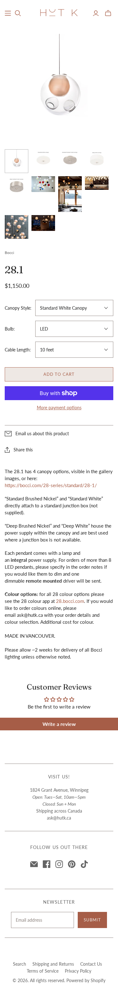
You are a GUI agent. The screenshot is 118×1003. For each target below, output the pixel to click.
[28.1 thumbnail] (16, 161)
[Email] (34, 864)
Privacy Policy (78, 971)
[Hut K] (59, 12)
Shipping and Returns (53, 964)
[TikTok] (84, 864)
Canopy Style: (18, 308)
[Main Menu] (8, 13)
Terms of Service (43, 971)
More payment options (59, 407)
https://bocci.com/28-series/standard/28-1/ (51, 485)
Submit (92, 919)
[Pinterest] (72, 864)
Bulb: (10, 328)
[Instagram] (59, 864)
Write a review (59, 724)
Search (19, 964)
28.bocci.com (70, 601)
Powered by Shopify (85, 980)
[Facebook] (46, 864)
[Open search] (18, 13)
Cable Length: (18, 349)
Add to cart (58, 374)
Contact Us (91, 964)
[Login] (96, 13)
